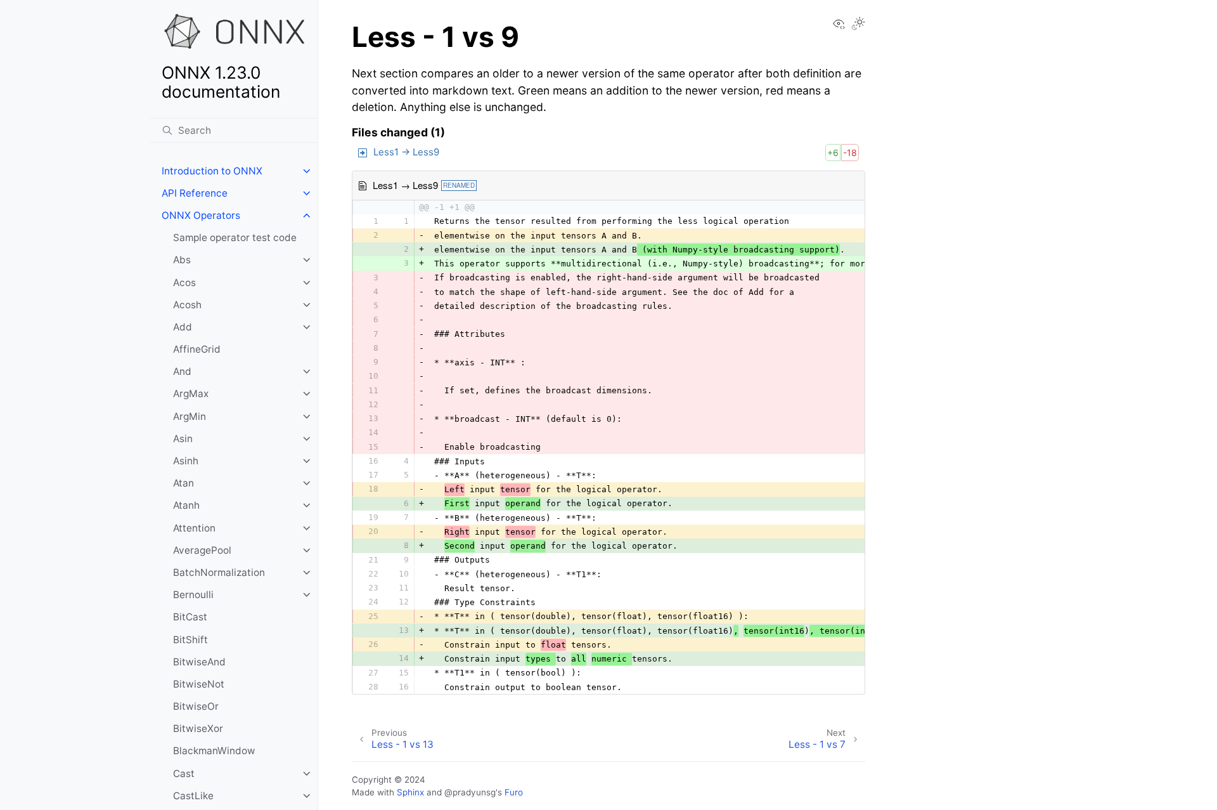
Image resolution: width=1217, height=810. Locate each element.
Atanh (186, 505)
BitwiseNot (198, 684)
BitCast (190, 617)
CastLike (193, 796)
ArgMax (191, 394)
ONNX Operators (201, 215)
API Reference (195, 193)
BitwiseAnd (199, 662)
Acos (184, 283)
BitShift (190, 640)
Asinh (185, 461)
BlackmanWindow (214, 751)
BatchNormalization (219, 572)
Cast (184, 774)
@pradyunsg (470, 792)
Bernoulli (193, 595)
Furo (514, 792)
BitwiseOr (196, 706)
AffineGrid (197, 349)
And (182, 371)
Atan (183, 483)
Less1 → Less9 (406, 152)
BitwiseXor (198, 728)
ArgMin (189, 416)
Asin (183, 439)
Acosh (187, 305)
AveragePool (202, 550)
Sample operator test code (235, 238)
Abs (182, 260)
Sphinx (410, 792)
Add (182, 327)
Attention (194, 528)
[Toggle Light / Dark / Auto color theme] (858, 24)
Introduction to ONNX (212, 171)
